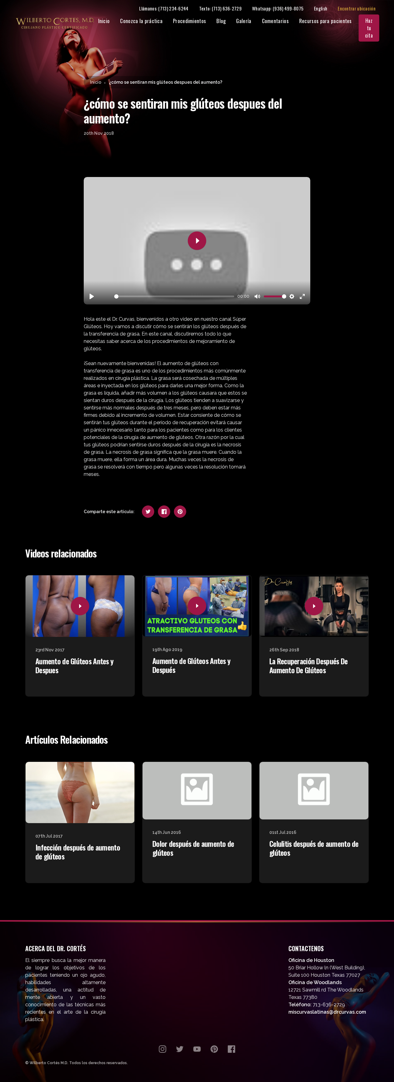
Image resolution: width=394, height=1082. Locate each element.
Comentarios (275, 21)
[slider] (174, 296)
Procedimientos (189, 21)
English (320, 8)
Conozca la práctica (141, 21)
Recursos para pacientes (325, 21)
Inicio (104, 21)
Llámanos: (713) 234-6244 (163, 8)
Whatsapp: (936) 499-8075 (278, 8)
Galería (243, 21)
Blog (221, 21)
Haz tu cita (369, 28)
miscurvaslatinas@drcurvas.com (327, 1012)
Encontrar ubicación (357, 8)
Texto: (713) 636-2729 (220, 8)
